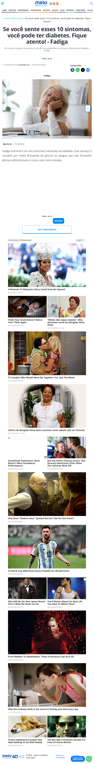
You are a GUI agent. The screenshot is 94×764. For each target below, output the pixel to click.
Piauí (62, 10)
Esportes (70, 10)
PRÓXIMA (58, 221)
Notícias (12, 10)
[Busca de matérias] (91, 4)
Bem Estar (17, 18)
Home (4, 10)
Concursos (80, 10)
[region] (47, 190)
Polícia (55, 10)
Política (46, 10)
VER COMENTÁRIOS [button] (47, 229)
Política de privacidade (60, 756)
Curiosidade (35, 10)
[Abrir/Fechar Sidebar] (2, 3)
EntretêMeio (23, 10)
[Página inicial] (41, 3)
